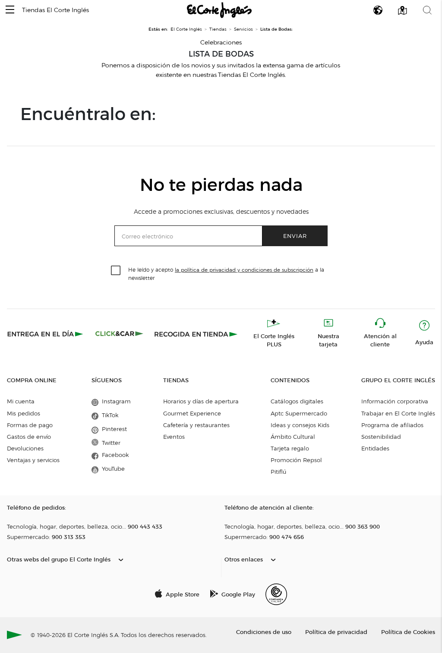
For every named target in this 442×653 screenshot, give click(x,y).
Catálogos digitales (297, 401)
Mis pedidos (23, 413)
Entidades (375, 448)
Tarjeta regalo (290, 448)
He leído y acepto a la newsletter (226, 273)
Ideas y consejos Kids (300, 425)
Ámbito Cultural (293, 436)
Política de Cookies (408, 632)
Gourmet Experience (192, 413)
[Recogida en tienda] (196, 334)
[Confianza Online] (276, 594)
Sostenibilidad (381, 436)
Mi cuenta (21, 401)
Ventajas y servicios (33, 459)
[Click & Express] (46, 334)
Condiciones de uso (263, 632)
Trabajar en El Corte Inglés (398, 413)
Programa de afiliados (392, 425)
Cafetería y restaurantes (196, 425)
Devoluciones (25, 448)
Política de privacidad (336, 632)
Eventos (174, 436)
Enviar (295, 235)
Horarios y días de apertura (201, 401)
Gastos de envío (29, 436)
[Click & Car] (119, 334)
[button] (10, 10)
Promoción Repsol (296, 459)
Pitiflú (278, 471)
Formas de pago (30, 425)
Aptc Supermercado (299, 413)
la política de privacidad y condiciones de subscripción (244, 269)
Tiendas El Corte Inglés (55, 10)
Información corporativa (394, 401)
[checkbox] (116, 271)
